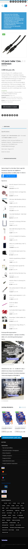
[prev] (22, 61)
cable (3, 510)
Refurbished (21, 517)
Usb (18, 522)
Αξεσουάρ (16, 97)
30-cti (10, 503)
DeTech (3, 512)
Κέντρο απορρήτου (7, 453)
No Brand (4, 515)
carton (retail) (9, 510)
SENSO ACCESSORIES (16, 520)
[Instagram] (20, 2)
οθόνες (17, 529)
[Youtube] (18, 2)
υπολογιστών (5, 532)
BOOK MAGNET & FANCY (15, 508)
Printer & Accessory (6, 517)
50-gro (8, 505)
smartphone (5, 522)
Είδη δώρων (18, 525)
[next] (25, 61)
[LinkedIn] (25, 2)
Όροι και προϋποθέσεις (8, 447)
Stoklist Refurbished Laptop (8, 460)
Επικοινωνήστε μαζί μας (11, 437)
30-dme (14, 503)
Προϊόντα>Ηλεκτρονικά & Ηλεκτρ (17, 527)
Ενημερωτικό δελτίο (7, 458)
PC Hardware (20, 515)
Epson (6, 426)
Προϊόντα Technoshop (6, 98)
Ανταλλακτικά (5, 525)
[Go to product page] (4, 186)
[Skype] (23, 2)
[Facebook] (11, 2)
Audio (8, 97)
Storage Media (12, 522)
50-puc (17, 505)
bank (3, 508)
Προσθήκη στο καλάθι (11, 107)
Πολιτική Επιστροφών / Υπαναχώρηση (11, 450)
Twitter (5, 115)
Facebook (2, 115)
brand (23, 508)
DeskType (3, 426)
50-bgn (3, 505)
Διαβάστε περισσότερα (23, 420)
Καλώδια (20, 97)
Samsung (8, 520)
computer (17, 510)
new (21, 512)
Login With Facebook (10, 176)
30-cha (5, 503)
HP (17, 512)
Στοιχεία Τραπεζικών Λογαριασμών (10, 463)
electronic (9, 512)
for (14, 512)
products (15, 517)
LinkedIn (7, 115)
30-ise (18, 503)
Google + (10, 115)
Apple (22, 505)
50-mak (12, 505)
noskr (9, 515)
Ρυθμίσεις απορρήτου (7, 455)
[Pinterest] (16, 2)
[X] (13, 2)
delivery (23, 510)
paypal (14, 515)
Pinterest (12, 115)
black (7, 508)
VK (17, 115)
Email (15, 115)
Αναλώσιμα (9, 426)
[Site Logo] (8, 6)
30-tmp (22, 503)
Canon (16, 424)
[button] (2, 6)
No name (11, 97)
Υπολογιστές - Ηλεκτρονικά (16, 98)
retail (3, 520)
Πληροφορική (5, 527)
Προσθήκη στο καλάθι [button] (10, 423)
